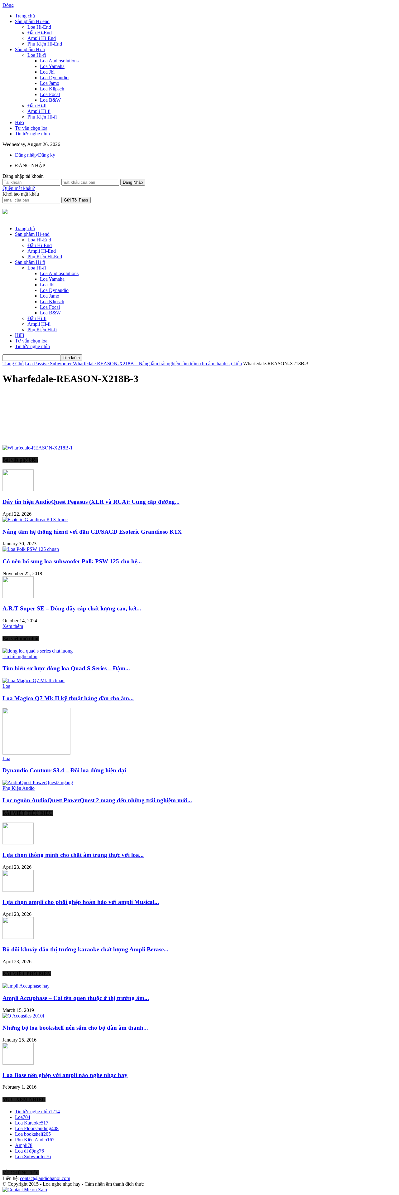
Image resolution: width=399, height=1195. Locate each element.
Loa (6, 686)
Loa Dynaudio (54, 77)
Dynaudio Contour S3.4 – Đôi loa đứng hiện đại (64, 770)
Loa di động (29, 1151)
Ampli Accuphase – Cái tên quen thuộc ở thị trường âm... (75, 998)
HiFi (19, 122)
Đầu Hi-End (39, 32)
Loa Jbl (47, 72)
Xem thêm (12, 626)
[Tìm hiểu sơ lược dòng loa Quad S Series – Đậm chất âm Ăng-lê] (37, 650)
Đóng (8, 5)
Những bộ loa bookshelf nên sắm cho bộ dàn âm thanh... (75, 1027)
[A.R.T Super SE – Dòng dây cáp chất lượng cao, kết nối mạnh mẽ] (18, 596)
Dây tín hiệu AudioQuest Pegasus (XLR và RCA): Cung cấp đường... (91, 501)
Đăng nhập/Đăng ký (35, 155)
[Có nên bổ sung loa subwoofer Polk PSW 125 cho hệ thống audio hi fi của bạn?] (30, 549)
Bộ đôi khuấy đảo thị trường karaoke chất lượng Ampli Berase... (85, 949)
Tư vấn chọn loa (31, 128)
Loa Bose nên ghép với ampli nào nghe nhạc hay (64, 1075)
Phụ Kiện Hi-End (44, 43)
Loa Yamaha (52, 66)
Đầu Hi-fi (36, 105)
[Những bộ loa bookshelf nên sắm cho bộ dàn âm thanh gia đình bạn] (23, 1015)
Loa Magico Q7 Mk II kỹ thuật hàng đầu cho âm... (68, 698)
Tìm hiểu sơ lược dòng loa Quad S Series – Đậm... (66, 668)
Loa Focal (50, 94)
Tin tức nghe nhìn (32, 133)
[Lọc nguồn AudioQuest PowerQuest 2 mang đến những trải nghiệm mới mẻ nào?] (37, 782)
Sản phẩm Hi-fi (30, 49)
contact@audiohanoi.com (45, 1178)
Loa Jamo (49, 83)
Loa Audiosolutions (59, 60)
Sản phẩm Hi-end (32, 21)
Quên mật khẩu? (18, 188)
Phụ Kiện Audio (18, 788)
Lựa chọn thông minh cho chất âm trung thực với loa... (73, 855)
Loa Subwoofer (33, 1156)
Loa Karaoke (31, 1122)
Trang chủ (25, 15)
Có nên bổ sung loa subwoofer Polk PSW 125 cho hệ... (72, 561)
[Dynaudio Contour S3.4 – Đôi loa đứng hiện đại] (36, 752)
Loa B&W (50, 100)
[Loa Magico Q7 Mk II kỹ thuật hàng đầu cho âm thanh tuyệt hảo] (33, 680)
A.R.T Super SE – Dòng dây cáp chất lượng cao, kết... (71, 608)
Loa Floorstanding (37, 1128)
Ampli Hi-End (41, 38)
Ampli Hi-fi (38, 111)
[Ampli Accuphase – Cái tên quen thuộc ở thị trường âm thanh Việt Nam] (26, 986)
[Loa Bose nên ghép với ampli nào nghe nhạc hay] (18, 1063)
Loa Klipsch (52, 88)
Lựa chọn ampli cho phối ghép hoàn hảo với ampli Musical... (80, 902)
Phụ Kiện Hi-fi (42, 116)
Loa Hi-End (39, 27)
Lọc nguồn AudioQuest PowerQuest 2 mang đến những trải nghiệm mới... (97, 800)
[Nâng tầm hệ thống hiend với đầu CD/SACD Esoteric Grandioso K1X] (35, 519)
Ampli (23, 1145)
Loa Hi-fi (36, 55)
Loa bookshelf (33, 1134)
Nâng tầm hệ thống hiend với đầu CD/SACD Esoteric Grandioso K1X (92, 531)
